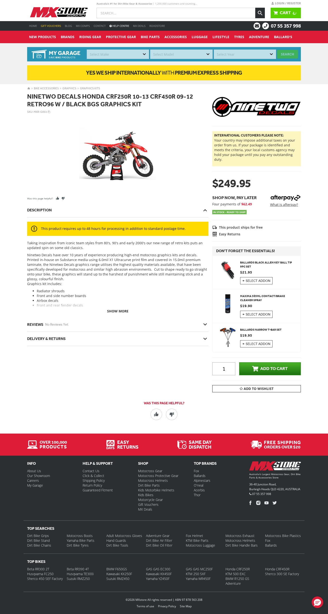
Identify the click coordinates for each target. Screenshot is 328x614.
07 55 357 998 (286, 26)
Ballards (200, 475)
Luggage (200, 37)
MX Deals (139, 26)
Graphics (69, 88)
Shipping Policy (94, 480)
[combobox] (118, 54)
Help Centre (120, 26)
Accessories (175, 37)
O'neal (198, 485)
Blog (68, 26)
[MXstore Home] (275, 466)
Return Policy (92, 485)
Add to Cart (274, 368)
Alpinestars (202, 480)
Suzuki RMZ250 (78, 578)
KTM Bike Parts (197, 540)
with (164, 72)
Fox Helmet (194, 535)
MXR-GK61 (41, 111)
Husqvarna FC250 (40, 574)
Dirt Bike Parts (149, 485)
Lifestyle (221, 37)
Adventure (259, 37)
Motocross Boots (80, 535)
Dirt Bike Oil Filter (159, 545)
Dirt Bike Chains (39, 545)
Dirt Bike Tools (117, 545)
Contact (100, 26)
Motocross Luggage (200, 545)
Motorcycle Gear (150, 499)
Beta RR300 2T (38, 569)
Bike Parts (150, 37)
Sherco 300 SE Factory (282, 574)
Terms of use (145, 606)
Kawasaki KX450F (159, 574)
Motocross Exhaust (240, 535)
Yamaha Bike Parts (80, 540)
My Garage (35, 485)
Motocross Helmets (153, 480)
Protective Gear (121, 37)
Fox (196, 471)
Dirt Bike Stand (38, 540)
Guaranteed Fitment (98, 490)
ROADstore (157, 26)
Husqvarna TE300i (80, 574)
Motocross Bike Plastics (283, 535)
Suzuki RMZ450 (117, 578)
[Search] (260, 13)
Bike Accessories (46, 88)
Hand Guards (116, 540)
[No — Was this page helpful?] (63, 198)
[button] (317, 602)
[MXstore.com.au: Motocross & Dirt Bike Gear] (59, 12)
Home (33, 26)
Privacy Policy (167, 606)
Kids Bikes (145, 495)
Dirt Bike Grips (38, 535)
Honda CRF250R (237, 569)
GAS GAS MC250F (199, 569)
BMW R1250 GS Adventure (237, 581)
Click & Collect (93, 475)
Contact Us (91, 471)
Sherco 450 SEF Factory (45, 578)
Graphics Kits (90, 88)
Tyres (239, 37)
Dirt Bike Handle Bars (241, 545)
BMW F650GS (116, 569)
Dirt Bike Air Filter (159, 540)
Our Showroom (38, 475)
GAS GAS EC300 (158, 569)
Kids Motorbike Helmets (156, 490)
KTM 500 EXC (235, 574)
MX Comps (83, 26)
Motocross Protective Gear (158, 475)
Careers (33, 480)
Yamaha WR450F (198, 578)
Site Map (186, 606)
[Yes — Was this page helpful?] (57, 198)
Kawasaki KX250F (119, 574)
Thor (197, 495)
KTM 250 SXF (196, 574)
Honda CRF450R (277, 569)
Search (287, 54)
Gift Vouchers (51, 26)
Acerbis (199, 490)
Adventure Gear (158, 535)
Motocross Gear (150, 471)
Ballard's (283, 37)
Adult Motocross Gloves (124, 535)
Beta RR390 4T (78, 569)
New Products (42, 37)
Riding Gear (90, 37)
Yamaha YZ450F (158, 578)
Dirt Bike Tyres (78, 545)
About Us (34, 471)
